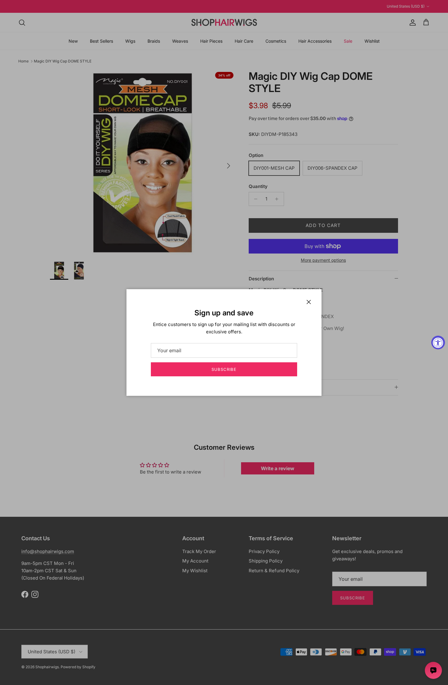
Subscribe (224, 369)
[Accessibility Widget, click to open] (438, 343)
